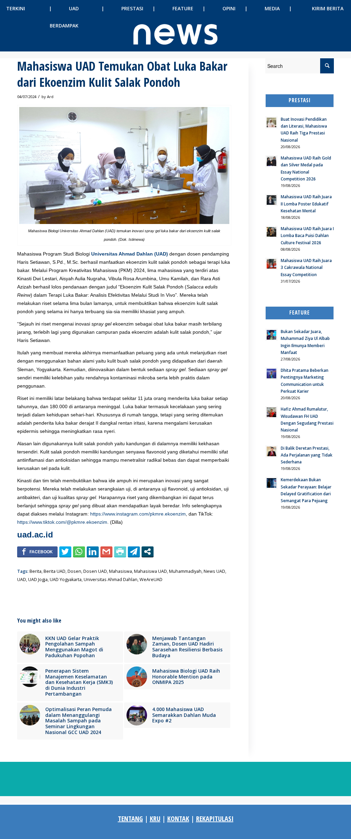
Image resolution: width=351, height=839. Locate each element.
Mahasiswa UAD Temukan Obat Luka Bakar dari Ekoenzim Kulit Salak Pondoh (122, 74)
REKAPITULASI (214, 818)
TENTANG (130, 818)
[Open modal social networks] (148, 551)
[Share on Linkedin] (93, 551)
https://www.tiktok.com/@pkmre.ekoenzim (62, 522)
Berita (35, 571)
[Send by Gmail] (106, 551)
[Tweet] (65, 551)
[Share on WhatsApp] (79, 551)
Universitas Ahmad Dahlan (110, 579)
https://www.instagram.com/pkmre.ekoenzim (138, 514)
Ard (50, 96)
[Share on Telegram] (134, 551)
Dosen (74, 571)
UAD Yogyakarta (66, 579)
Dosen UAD (95, 571)
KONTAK (178, 818)
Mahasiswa (120, 571)
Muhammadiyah (185, 571)
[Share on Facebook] (37, 551)
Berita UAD (54, 571)
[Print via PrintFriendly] (120, 551)
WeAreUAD (151, 579)
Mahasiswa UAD (150, 571)
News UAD (214, 571)
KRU (155, 818)
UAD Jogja (38, 579)
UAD (21, 579)
